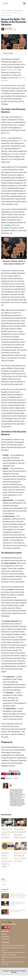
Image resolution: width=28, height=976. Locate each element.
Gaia (16, 186)
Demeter (4, 138)
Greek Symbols (9, 778)
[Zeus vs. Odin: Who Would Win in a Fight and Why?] (20, 843)
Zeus (7, 133)
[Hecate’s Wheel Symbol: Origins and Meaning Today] (7, 843)
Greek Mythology (18, 10)
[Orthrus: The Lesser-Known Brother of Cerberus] (7, 819)
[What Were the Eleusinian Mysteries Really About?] (20, 819)
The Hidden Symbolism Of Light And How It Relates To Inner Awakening (17, 903)
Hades (10, 159)
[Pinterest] (8, 927)
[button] (24, 3)
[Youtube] (6, 927)
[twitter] (3, 927)
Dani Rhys (9, 28)
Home (2, 10)
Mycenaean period (11, 70)
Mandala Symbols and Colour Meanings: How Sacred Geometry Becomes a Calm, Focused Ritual (18, 895)
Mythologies (9, 10)
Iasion (20, 141)
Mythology (16, 778)
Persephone (15, 154)
